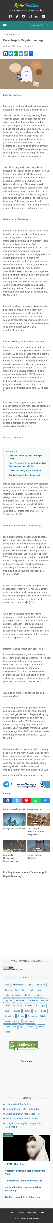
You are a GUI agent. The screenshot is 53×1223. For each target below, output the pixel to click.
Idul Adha (16, 995)
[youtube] (23, 16)
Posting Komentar (25, 46)
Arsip (41, 1213)
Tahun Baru (29, 1021)
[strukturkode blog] (26, 787)
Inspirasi (38, 995)
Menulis (44, 1000)
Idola (7, 995)
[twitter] (17, 16)
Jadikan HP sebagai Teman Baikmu (25, 470)
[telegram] (43, 16)
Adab (7, 985)
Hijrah (39, 990)
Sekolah (43, 1016)
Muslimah (17, 1006)
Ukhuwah (31, 1026)
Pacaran (16, 1011)
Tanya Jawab (10, 1026)
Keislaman (20, 1000)
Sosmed (16, 1021)
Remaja (21, 1016)
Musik (7, 1006)
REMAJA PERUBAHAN (30, 1218)
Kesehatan (33, 1000)
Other (7, 1011)
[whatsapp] (36, 16)
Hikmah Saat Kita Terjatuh (19, 1104)
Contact (21, 1213)
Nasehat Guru (31, 1006)
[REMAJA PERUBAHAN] (26, 5)
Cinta (30, 985)
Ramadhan (9, 1016)
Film (17, 990)
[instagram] (30, 16)
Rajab (43, 1011)
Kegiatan (8, 1000)
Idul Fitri (27, 995)
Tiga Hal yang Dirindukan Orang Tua (23, 1180)
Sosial (7, 1021)
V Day (41, 1026)
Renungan (32, 1016)
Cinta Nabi (40, 985)
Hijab (31, 990)
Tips (21, 1026)
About (12, 1213)
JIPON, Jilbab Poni (14, 1164)
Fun (24, 990)
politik (7, 1032)
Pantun (27, 1011)
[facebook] (10, 16)
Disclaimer (31, 1213)
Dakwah (8, 990)
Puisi (36, 1011)
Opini (43, 1006)
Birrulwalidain (19, 985)
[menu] (6, 25)
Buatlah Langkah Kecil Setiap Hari (24, 475)
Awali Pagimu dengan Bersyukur (22, 1118)
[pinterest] (26, 800)
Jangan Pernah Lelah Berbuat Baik (23, 1109)
